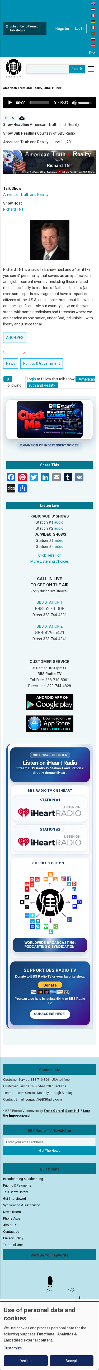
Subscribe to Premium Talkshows (25, 28)
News (10, 363)
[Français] (93, 15)
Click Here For (49, 555)
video (58, 540)
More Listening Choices (49, 561)
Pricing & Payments (17, 1185)
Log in (79, 28)
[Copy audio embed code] (6, 118)
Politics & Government (41, 363)
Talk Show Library (15, 1192)
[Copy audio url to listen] (13, 118)
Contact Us (11, 1232)
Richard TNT (13, 209)
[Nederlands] (93, 9)
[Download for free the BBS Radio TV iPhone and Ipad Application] (49, 723)
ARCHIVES (14, 337)
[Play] (10, 102)
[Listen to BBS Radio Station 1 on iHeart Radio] (50, 811)
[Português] (93, 33)
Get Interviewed (14, 1199)
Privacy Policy (13, 1238)
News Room (12, 1212)
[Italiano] (93, 27)
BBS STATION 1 (50, 602)
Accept (71, 1361)
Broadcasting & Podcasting (23, 1179)
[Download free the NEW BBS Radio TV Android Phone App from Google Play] (49, 702)
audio (58, 522)
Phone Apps (11, 1218)
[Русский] (93, 39)
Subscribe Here (50, 1014)
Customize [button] (13, 1348)
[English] (93, 3)
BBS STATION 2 (50, 626)
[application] (49, 102)
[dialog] (49, 1336)
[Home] (13, 69)
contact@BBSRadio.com (43, 1099)
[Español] (93, 45)
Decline (26, 1361)
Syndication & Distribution (21, 1205)
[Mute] (74, 102)
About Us (9, 1225)
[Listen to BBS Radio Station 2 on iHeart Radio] (50, 841)
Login (31, 379)
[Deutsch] (93, 21)
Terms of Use (13, 1245)
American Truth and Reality (26, 194)
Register (62, 28)
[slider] (39, 102)
